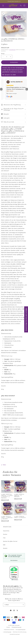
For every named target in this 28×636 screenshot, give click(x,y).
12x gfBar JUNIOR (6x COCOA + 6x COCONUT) (20, 517)
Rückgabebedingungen (16, 627)
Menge (2, 53)
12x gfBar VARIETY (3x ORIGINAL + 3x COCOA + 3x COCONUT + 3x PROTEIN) (7, 496)
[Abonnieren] (23, 605)
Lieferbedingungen (7, 632)
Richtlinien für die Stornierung (19, 632)
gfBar (13, 625)
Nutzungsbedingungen (20, 629)
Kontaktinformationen (15, 634)
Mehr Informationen (14, 560)
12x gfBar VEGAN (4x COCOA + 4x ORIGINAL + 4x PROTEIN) (7, 517)
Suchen (5, 534)
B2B (4, 544)
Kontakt (5, 548)
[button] (3, 5)
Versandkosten (12, 49)
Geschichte (6, 531)
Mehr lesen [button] (6, 91)
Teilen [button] (4, 464)
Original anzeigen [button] (9, 93)
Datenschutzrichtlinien (9, 629)
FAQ (4, 538)
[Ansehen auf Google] (4, 81)
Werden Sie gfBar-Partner (10, 541)
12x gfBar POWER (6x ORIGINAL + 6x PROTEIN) (19, 495)
